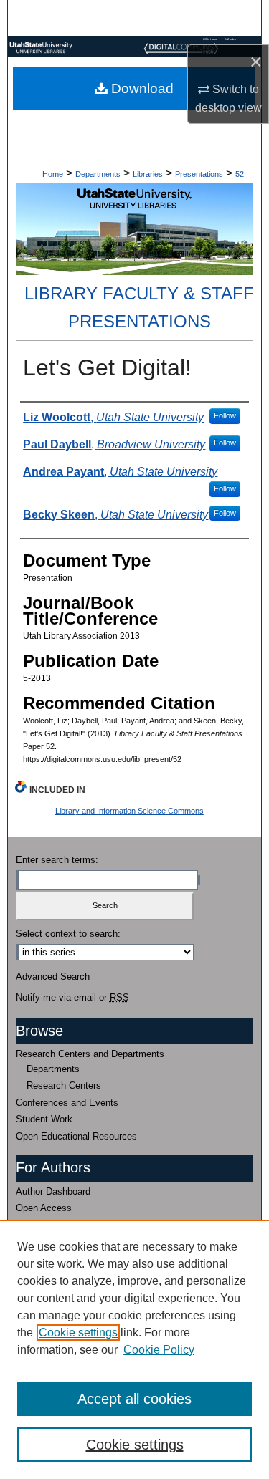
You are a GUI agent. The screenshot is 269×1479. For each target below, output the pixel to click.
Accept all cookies (134, 1399)
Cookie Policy (158, 1350)
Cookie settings (78, 1332)
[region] (134, 1349)
